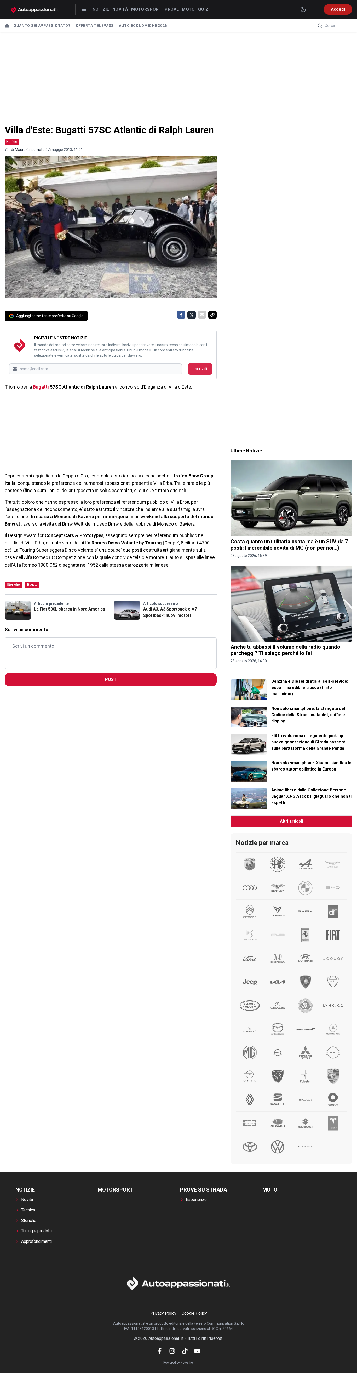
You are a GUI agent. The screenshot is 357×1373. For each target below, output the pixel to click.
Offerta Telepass (95, 26)
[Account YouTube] (197, 1351)
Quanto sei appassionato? (42, 26)
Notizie (101, 9)
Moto (188, 9)
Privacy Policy (163, 1313)
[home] (7, 25)
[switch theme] (303, 9)
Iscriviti (200, 368)
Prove (172, 9)
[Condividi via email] (202, 315)
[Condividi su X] (191, 315)
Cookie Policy (194, 1313)
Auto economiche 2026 (143, 26)
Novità (120, 9)
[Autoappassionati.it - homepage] (35, 9)
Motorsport (146, 9)
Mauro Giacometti (29, 149)
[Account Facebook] (160, 1351)
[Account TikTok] (185, 1351)
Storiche (13, 584)
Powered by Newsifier (178, 1362)
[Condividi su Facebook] (181, 315)
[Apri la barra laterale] (84, 9)
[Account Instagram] (172, 1351)
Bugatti (41, 387)
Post (111, 679)
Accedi (338, 9)
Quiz (203, 9)
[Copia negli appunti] (212, 315)
